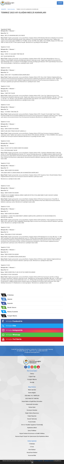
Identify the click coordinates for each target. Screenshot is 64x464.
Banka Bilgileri (32, 392)
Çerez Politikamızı (38, 460)
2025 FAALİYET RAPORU (32, 398)
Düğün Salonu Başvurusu (32, 413)
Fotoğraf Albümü (32, 379)
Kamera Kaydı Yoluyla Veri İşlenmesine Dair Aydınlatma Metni (32, 436)
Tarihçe (32, 373)
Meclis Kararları (11, 9)
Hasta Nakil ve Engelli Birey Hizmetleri (32, 401)
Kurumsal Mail (32, 455)
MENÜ (60, 3)
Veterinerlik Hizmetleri (32, 404)
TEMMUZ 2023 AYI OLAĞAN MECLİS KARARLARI (27, 9)
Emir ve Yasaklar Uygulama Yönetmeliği (32, 424)
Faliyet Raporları (32, 416)
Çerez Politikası (32, 430)
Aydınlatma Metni (32, 427)
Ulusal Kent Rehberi (32, 452)
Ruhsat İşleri (32, 407)
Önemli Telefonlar (32, 419)
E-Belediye (32, 444)
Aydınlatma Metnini (48, 460)
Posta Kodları (32, 422)
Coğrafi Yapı (32, 376)
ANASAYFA (3, 9)
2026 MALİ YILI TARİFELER (32, 395)
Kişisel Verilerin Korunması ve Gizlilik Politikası (32, 433)
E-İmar (32, 446)
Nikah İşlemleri (32, 390)
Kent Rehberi (32, 449)
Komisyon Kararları (32, 410)
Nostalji (32, 382)
